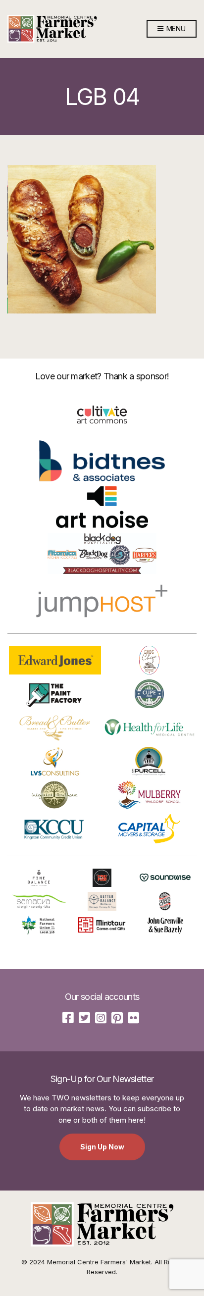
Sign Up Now (102, 1146)
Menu (175, 28)
